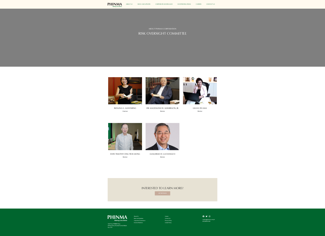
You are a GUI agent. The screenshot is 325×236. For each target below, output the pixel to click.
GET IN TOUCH (162, 193)
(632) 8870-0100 (206, 221)
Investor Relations (184, 4)
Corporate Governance (164, 4)
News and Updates (143, 4)
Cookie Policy (168, 222)
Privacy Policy (168, 220)
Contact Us (210, 4)
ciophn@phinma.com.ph (208, 219)
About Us (129, 4)
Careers (198, 4)
